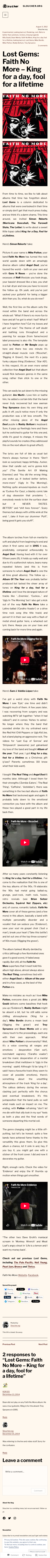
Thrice (31, 1266)
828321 (6, 1391)
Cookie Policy (14, 1547)
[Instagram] (14, 1518)
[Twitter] (9, 1518)
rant (36, 32)
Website (22, 1275)
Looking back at (20, 32)
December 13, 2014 (11, 1394)
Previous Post (9, 1344)
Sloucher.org (32, 6)
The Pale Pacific (23, 1262)
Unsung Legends (32, 35)
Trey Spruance (29, 43)
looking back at (19, 40)
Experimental (8, 32)
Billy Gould (7, 38)
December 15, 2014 (11, 1434)
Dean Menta (16, 38)
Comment (38, 1491)
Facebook (33, 1275)
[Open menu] (5, 15)
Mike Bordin (39, 40)
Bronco (18, 1266)
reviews (22, 35)
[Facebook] (4, 1518)
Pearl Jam (8, 1266)
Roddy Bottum (18, 43)
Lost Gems (30, 40)
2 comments (42, 46)
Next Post (43, 1344)
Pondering (30, 32)
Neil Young (41, 1262)
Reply (5, 1417)
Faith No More (26, 38)
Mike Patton (7, 43)
